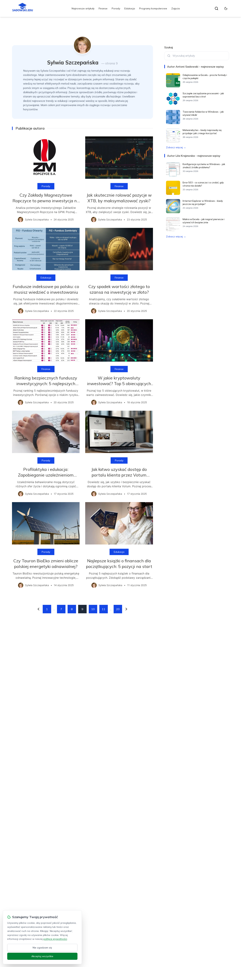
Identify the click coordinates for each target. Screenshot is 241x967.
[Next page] (126, 609)
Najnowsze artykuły (83, 8)
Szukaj (168, 47)
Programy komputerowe (153, 8)
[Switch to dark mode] (226, 8)
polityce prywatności (55, 939)
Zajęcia (175, 8)
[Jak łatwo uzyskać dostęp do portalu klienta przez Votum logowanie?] (119, 432)
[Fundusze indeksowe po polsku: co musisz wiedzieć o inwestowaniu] (46, 249)
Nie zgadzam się (42, 947)
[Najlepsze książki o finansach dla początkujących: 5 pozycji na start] (119, 523)
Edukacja (129, 8)
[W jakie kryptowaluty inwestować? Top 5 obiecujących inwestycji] (119, 340)
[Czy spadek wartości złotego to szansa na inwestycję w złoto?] (119, 249)
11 (103, 609)
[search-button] (216, 8)
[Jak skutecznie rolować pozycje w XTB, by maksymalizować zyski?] (119, 157)
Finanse (103, 8)
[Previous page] (38, 609)
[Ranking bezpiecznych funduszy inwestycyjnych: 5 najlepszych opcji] (46, 340)
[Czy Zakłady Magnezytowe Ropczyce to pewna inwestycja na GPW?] (46, 157)
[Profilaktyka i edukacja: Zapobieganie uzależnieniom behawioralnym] (46, 432)
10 (93, 609)
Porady (116, 8)
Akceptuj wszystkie (42, 956)
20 (118, 609)
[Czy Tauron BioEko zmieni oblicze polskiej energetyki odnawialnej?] (46, 523)
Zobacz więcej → (176, 147)
